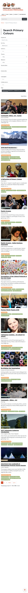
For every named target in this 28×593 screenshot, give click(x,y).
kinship (13, 289)
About (3, 14)
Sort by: (3, 43)
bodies (2, 222)
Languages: (4, 76)
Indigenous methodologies (15, 158)
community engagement (6, 126)
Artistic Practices (5, 125)
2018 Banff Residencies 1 (9, 147)
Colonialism (4, 312)
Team (7, 14)
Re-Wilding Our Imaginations (10, 368)
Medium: (3, 60)
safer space (3, 192)
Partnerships (22, 14)
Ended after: (4, 71)
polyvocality (10, 444)
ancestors (3, 190)
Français (4, 15)
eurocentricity (4, 444)
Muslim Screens (6, 211)
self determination (5, 158)
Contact (16, 14)
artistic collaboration (5, 379)
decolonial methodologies (17, 314)
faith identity (18, 222)
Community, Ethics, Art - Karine (11, 115)
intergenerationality (5, 349)
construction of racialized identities (19, 126)
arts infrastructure (5, 157)
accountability (4, 411)
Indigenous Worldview (7, 287)
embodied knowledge (21, 190)
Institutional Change (6, 188)
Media (11, 14)
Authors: (3, 48)
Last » (14, 482)
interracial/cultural (5, 315)
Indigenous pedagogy (5, 160)
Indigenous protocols (17, 290)
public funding (22, 411)
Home (2, 23)
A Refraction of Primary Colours (11, 179)
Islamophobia (4, 223)
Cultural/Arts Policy (6, 155)
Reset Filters (23, 96)
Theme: (3, 54)
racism (9, 223)
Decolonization (5, 377)
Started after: (4, 65)
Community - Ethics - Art (9, 400)
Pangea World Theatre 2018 (10, 310)
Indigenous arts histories (6, 128)
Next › (9, 482)
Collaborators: (4, 82)
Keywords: (3, 37)
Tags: (2, 87)
